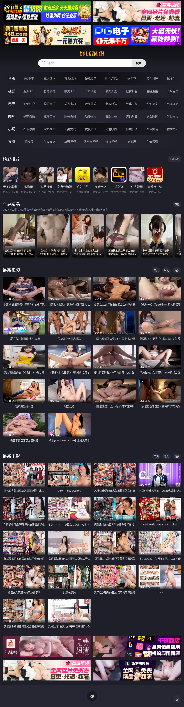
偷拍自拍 (49, 104)
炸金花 (131, 79)
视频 (11, 91)
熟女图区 (152, 116)
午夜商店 (49, 142)
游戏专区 (90, 79)
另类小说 (131, 129)
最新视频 (11, 270)
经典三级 (131, 104)
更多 (177, 270)
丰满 (156, 456)
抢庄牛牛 (172, 79)
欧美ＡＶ (70, 91)
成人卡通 (70, 104)
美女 (156, 270)
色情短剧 (152, 142)
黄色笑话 (152, 129)
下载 (177, 204)
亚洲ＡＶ (29, 91)
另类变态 (172, 104)
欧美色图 (70, 116)
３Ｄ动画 (90, 91)
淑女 (166, 456)
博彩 (11, 78)
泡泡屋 (131, 142)
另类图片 (172, 116)
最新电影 (11, 456)
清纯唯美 (131, 116)
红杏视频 (111, 142)
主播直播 (152, 91)
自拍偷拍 (49, 91)
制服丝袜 (111, 104)
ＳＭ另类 (172, 91)
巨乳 (166, 270)
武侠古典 (90, 129)
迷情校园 (111, 129)
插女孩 (29, 142)
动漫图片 (90, 116)
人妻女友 (70, 129)
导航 (11, 141)
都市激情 (29, 129)
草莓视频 (70, 142)
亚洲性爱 (29, 104)
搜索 (139, 63)
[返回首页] (177, 699)
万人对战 (70, 79)
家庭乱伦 (49, 129)
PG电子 (29, 79)
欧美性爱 (90, 104)
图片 (11, 116)
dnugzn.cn (92, 54)
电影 (11, 103)
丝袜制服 (131, 91)
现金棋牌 (152, 79)
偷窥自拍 (29, 116)
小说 (11, 129)
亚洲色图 (49, 116)
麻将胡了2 (111, 79)
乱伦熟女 (152, 104)
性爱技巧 (172, 129)
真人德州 (49, 79)
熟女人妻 (111, 91)
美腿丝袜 (111, 116)
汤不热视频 (91, 142)
